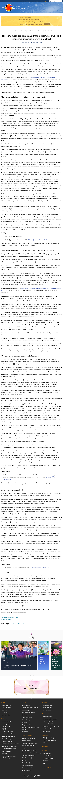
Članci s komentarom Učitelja (9, 748)
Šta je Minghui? (46, 755)
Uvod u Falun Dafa (6, 705)
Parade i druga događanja (28, 738)
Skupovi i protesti (26, 740)
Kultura (44, 702)
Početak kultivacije (6, 721)
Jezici (44, 763)
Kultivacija (4, 719)
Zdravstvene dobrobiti (7, 707)
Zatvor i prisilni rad (27, 717)
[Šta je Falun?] (9, 8)
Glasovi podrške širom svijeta (29, 743)
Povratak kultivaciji (6, 739)
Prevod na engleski (6, 619)
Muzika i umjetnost (47, 707)
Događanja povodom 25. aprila (29, 748)
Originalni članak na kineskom (9, 617)
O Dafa (3, 702)
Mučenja (24, 715)
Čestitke (24, 760)
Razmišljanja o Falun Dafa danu (45, 30)
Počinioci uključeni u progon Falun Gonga (30, 728)
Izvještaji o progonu (27, 720)
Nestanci (24, 722)
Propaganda (25, 731)
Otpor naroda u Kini (48, 724)
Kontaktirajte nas (47, 753)
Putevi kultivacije (6, 726)
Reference (45, 735)
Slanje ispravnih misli (7, 741)
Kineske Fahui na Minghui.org (9, 746)
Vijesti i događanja (19, 30)
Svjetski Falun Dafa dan (31, 30)
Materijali (45, 743)
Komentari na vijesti (27, 768)
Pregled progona (26, 705)
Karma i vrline (46, 714)
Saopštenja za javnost (27, 765)
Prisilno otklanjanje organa (28, 712)
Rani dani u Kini (6, 715)
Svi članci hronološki (48, 758)
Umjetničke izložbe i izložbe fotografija (31, 753)
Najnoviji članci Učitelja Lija (50, 738)
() (37, 240)
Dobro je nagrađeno (47, 716)
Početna (11, 30)
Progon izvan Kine (27, 725)
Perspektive (4, 753)
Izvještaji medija (26, 763)
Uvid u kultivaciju (6, 751)
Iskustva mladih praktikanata (9, 734)
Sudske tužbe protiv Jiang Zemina (51, 726)
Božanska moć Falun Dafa (8, 736)
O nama (44, 751)
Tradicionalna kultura (48, 705)
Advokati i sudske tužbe (48, 729)
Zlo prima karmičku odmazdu (50, 719)
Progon (24, 702)
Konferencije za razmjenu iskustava (10, 743)
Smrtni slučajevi (26, 710)
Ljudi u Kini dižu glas (48, 721)
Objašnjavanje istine (7, 729)
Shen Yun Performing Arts (28, 755)
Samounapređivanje (6, 724)
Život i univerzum (47, 710)
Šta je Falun (5, 712)
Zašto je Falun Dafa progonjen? (30, 707)
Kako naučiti (5, 710)
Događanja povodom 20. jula (29, 750)
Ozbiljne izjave (46, 731)
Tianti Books (35, 1)
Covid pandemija (26, 770)
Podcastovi (45, 747)
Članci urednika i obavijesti (49, 740)
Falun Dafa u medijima (27, 758)
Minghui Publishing (26, 1)
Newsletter (45, 760)
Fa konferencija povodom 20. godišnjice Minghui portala (9, 757)
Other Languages (44, 1)
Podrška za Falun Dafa (7, 731)
